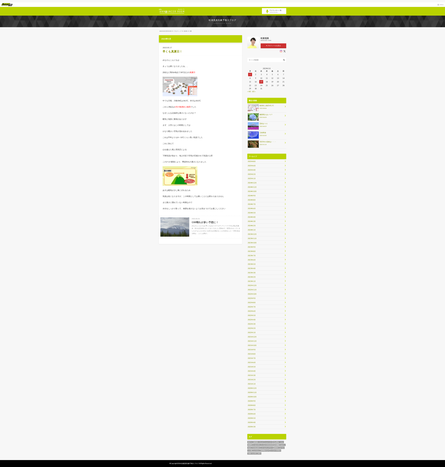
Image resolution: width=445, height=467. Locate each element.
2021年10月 (252, 345)
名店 (249, 448)
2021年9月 (252, 350)
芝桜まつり (264, 125)
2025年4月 (252, 170)
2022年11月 (252, 290)
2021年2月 (252, 380)
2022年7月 (252, 307)
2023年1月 (252, 281)
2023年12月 (252, 234)
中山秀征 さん (278, 442)
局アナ (250, 442)
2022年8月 (252, 303)
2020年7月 (252, 410)
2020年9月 (252, 401)
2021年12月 (252, 337)
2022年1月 (252, 332)
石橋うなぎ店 (252, 453)
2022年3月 (252, 324)
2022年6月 (252, 311)
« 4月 (249, 91)
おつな (282, 448)
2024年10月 (252, 191)
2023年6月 (252, 260)
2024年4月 (252, 217)
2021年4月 (252, 371)
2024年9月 (252, 196)
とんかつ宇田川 (275, 450)
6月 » (254, 91)
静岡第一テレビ (258, 442)
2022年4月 (252, 320)
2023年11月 (252, 238)
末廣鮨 (277, 445)
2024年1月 (252, 230)
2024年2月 (252, 226)
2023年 (186, 31)
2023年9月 (252, 247)
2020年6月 (252, 414)
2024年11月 (252, 187)
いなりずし (257, 445)
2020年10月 (252, 397)
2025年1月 (252, 178)
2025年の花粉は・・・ (268, 143)
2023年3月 (252, 273)
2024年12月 (252, 183)
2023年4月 (252, 268)
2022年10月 (252, 294)
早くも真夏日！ (172, 51)
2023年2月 (252, 277)
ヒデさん (256, 450)
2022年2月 (252, 328)
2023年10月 (252, 243)
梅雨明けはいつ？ (266, 116)
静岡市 (276, 448)
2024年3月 (252, 221)
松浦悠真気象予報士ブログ (222, 20)
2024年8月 (252, 200)
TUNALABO (256, 448)
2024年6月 (252, 208)
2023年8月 (252, 251)
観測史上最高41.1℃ (267, 106)
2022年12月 (252, 285)
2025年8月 (252, 161)
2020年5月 (252, 418)
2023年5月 (252, 264)
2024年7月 (252, 204)
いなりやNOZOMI (267, 445)
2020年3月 (252, 427)
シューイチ (268, 442)
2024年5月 (252, 213)
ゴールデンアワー (266, 448)
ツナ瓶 (250, 450)
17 (261, 82)
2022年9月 (252, 298)
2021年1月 (252, 384)
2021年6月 (252, 362)
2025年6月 (252, 166)
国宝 (259, 453)
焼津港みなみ (265, 450)
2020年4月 (252, 422)
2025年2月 (252, 174)
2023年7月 (252, 256)
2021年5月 (252, 367)
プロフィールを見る (274, 46)
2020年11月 (252, 392)
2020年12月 (252, 388)
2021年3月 (252, 375)
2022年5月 (252, 315)
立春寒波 (263, 134)
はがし (283, 445)
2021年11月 (252, 341)
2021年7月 (252, 358)
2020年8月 (252, 405)
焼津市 (250, 445)
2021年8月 (252, 354)
